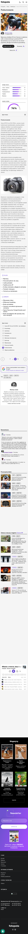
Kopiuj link (12, 50)
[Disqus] (14, 450)
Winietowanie (8, 342)
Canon (11, 375)
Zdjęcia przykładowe (9, 350)
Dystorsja (7, 340)
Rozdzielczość (8, 333)
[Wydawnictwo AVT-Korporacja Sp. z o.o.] (14, 895)
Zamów (14, 800)
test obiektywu (7, 377)
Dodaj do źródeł (7, 46)
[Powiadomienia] (3, 931)
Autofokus (7, 330)
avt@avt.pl (3, 907)
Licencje (3, 874)
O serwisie (3, 866)
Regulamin (3, 872)
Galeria (2, 883)
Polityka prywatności (5, 876)
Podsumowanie (8, 347)
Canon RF (6, 375)
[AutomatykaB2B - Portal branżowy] (14, 926)
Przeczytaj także (6, 472)
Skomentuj (19, 46)
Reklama (3, 860)
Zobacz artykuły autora (14, 403)
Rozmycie (7, 335)
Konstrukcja (7, 328)
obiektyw (16, 375)
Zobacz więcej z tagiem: (12, 533)
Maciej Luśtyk (8, 33)
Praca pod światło (9, 345)
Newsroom (3, 862)
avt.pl (2, 909)
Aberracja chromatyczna (10, 338)
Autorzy (2, 864)
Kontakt (2, 858)
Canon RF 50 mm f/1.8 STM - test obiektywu (15, 326)
